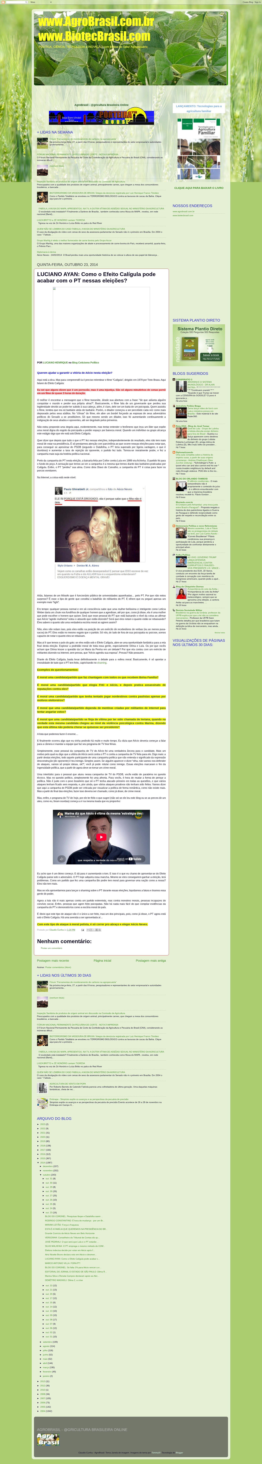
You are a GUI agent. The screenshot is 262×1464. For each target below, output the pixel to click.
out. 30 (49, 1183)
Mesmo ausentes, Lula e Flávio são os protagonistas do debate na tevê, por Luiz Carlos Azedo (203, 531)
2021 (43, 1133)
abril (45, 1363)
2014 (43, 1162)
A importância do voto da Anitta (203, 589)
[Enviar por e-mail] (88, 929)
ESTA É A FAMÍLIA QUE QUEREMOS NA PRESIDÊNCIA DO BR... (76, 1229)
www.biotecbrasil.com (183, 215)
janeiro (46, 1376)
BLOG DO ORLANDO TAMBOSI (192, 478)
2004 (43, 1411)
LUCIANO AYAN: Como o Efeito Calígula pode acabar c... (72, 1259)
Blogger (179, 1452)
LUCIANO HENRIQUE (55, 362)
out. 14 (49, 1306)
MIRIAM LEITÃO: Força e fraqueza (62, 1225)
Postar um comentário (51, 948)
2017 (43, 1150)
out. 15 (49, 1302)
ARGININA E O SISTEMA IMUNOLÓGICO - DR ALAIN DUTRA (201, 385)
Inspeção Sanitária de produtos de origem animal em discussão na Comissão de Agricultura (81, 181)
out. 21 (49, 1290)
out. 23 (49, 1212)
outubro (47, 1175)
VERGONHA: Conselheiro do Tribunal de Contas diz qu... (72, 1237)
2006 (43, 1402)
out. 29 (49, 1187)
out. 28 (49, 1191)
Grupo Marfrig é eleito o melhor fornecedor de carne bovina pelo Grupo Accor (74, 240)
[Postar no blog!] (90, 929)
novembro (48, 1170)
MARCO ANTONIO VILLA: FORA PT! (62, 1263)
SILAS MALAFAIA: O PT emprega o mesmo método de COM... (75, 1246)
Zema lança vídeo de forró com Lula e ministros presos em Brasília (203, 411)
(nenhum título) (57, 166)
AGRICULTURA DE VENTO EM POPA (68, 1084)
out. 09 (49, 1315)
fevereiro (47, 1371)
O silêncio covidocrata (198, 481)
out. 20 (49, 1294)
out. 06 (49, 1328)
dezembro (48, 1166)
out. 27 (49, 1195)
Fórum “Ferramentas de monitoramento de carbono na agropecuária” (83, 139)
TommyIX (156, 1452)
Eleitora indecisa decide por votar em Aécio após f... (70, 1250)
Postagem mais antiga (151, 960)
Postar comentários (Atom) (58, 967)
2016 (43, 1154)
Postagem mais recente (53, 960)
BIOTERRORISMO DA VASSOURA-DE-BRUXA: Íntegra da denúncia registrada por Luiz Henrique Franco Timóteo (104, 193)
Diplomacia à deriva (46, 252)
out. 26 (49, 1200)
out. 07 (49, 1324)
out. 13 (49, 1311)
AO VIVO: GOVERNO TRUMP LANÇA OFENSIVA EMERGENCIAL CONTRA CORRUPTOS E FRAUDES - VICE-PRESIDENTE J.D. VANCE (203, 562)
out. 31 (49, 1178)
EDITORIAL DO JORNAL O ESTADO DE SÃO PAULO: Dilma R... (76, 1271)
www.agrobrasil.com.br (184, 211)
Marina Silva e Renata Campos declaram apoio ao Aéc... (72, 1276)
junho (46, 1354)
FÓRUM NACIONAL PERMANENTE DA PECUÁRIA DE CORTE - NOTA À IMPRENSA (77, 154)
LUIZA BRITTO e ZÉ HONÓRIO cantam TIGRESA (61, 220)
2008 (43, 1394)
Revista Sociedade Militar (189, 610)
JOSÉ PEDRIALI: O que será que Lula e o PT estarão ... (72, 1242)
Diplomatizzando (184, 452)
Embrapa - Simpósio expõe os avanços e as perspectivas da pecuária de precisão (89, 1099)
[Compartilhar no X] (93, 929)
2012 (43, 1385)
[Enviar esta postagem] (82, 930)
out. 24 (49, 1208)
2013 (43, 1381)
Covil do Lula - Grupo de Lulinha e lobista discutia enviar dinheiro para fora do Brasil (203, 431)
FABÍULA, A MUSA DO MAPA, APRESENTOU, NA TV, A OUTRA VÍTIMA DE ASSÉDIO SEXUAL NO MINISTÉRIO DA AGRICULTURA (101, 208)
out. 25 (49, 1204)
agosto (46, 1346)
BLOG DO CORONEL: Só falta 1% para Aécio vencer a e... (73, 1267)
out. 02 (49, 1332)
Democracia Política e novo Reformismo (196, 526)
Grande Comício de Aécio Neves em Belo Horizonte (70, 1233)
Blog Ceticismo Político (85, 362)
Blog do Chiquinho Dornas (190, 586)
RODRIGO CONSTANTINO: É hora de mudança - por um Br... (74, 1220)
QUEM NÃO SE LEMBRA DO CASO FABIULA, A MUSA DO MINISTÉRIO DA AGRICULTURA (81, 229)
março (46, 1367)
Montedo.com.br (184, 502)
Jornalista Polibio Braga (188, 406)
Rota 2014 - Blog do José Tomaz (192, 426)
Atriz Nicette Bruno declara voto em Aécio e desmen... (71, 1254)
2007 (43, 1398)
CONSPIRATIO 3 (184, 379)
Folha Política (183, 555)
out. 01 (49, 1336)
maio (45, 1359)
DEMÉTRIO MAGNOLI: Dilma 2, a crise (64, 1280)
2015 (43, 1158)
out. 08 (49, 1319)
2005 (43, 1407)
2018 (43, 1145)
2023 (43, 1124)
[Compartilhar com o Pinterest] (99, 929)
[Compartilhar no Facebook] (96, 929)
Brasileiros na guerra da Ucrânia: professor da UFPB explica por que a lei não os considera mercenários (198, 615)
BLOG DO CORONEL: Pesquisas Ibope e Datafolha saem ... (74, 1216)
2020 (43, 1137)
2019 (43, 1141)
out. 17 (49, 1298)
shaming (101, 662)
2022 (43, 1128)
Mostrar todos (220, 633)
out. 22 (49, 1285)
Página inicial (102, 960)
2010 (43, 1390)
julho (45, 1350)
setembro (48, 1342)
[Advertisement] (131, 93)
